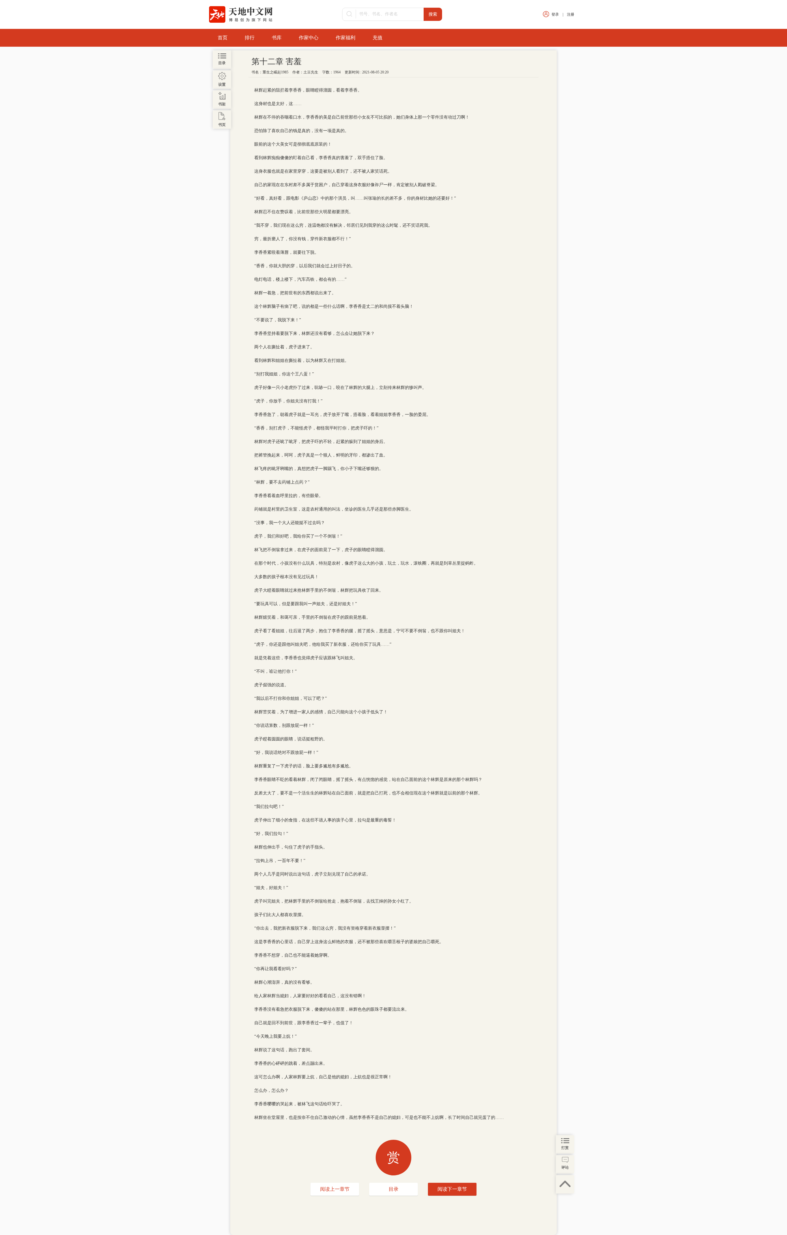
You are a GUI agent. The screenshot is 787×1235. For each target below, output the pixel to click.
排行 (250, 37)
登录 (555, 14)
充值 (377, 37)
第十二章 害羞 (276, 61)
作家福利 (345, 37)
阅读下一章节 (452, 1189)
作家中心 (308, 37)
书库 (277, 37)
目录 (393, 1189)
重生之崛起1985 (275, 72)
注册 (570, 14)
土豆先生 (310, 72)
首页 (222, 37)
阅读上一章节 (335, 1189)
